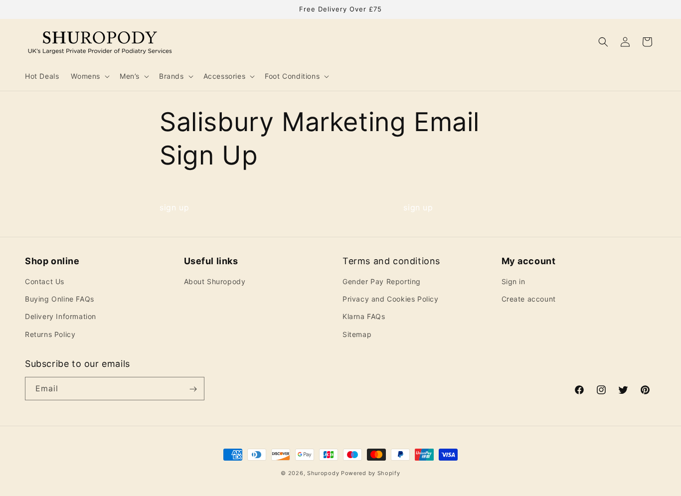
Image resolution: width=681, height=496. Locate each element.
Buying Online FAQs (59, 299)
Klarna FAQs (363, 317)
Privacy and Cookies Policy (390, 299)
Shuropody (323, 473)
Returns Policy (50, 334)
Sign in (513, 281)
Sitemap (356, 334)
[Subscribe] (193, 389)
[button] (89, 76)
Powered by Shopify (370, 473)
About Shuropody (215, 281)
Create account (529, 299)
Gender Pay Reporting (381, 281)
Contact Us (44, 281)
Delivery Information (60, 317)
